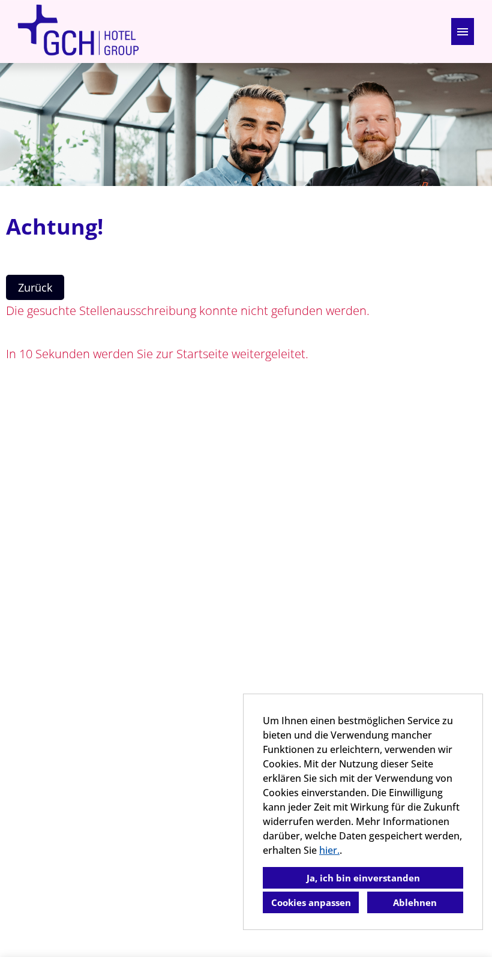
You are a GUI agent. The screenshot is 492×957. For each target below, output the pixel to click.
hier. (329, 850)
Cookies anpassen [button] (311, 902)
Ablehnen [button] (415, 902)
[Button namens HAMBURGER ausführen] (462, 31)
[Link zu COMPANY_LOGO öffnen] (78, 31)
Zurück (35, 287)
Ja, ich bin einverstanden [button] (363, 878)
